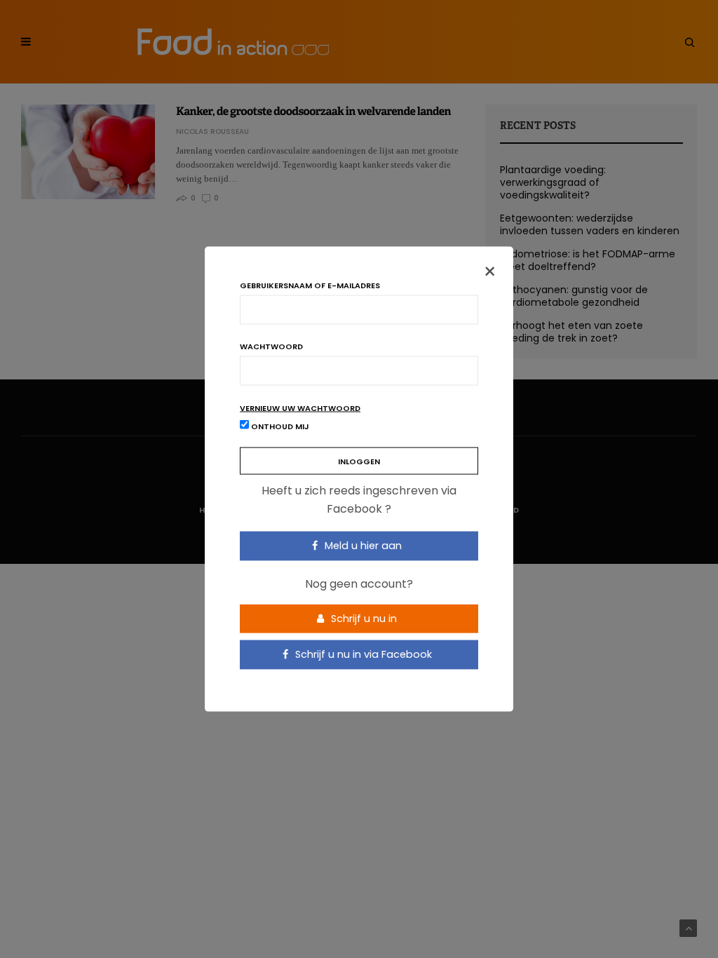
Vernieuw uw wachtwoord (300, 408)
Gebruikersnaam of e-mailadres (310, 286)
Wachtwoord (271, 347)
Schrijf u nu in (362, 618)
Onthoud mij (279, 426)
